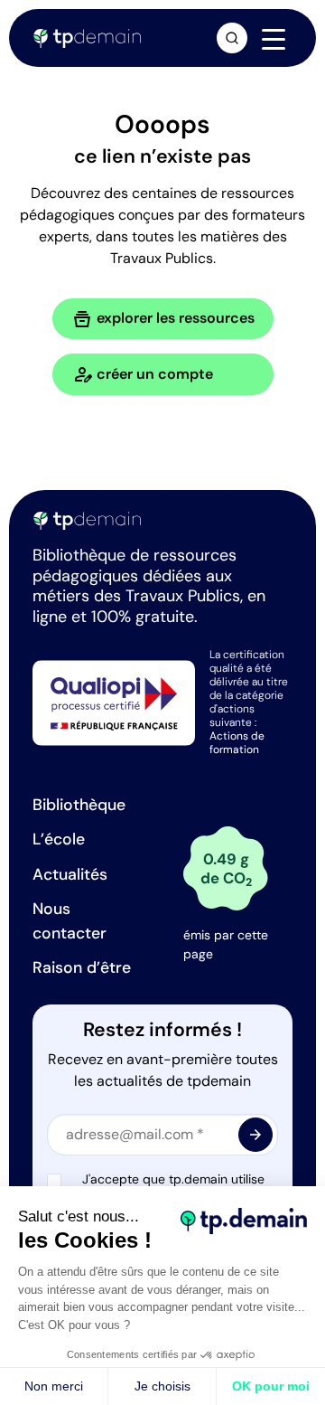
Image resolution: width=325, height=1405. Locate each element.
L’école (58, 839)
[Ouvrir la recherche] (232, 38)
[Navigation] (273, 39)
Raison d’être (81, 967)
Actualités (69, 874)
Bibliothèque (78, 805)
